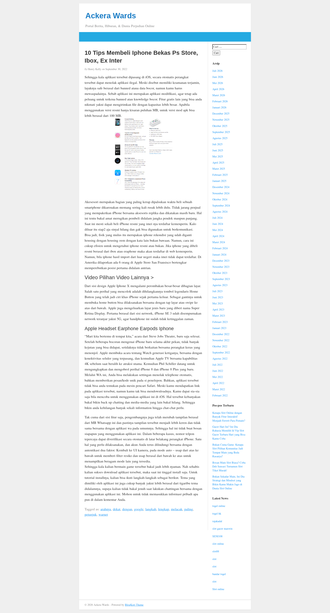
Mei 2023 (217, 303)
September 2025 (221, 132)
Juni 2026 (217, 77)
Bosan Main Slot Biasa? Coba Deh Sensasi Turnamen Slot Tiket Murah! (228, 466)
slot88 (215, 551)
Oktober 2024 (219, 199)
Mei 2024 (217, 230)
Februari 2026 (220, 101)
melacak (176, 509)
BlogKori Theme (134, 605)
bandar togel (219, 574)
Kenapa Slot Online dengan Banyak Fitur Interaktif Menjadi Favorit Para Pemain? (228, 416)
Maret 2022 (218, 389)
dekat (116, 509)
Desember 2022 (220, 334)
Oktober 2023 (219, 273)
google (138, 509)
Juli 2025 (217, 144)
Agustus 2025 (219, 138)
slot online (218, 543)
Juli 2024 (217, 217)
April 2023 (218, 309)
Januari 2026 (219, 107)
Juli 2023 (217, 291)
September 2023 (221, 279)
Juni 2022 (217, 371)
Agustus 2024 (219, 211)
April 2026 (218, 89)
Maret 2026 (218, 95)
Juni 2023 (217, 297)
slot (214, 559)
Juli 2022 (217, 364)
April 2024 (218, 236)
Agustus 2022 (219, 358)
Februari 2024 (220, 248)
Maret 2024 (218, 242)
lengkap (163, 509)
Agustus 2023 (219, 285)
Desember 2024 (220, 187)
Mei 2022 (217, 377)
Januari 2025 (219, 181)
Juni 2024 (217, 224)
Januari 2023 (219, 328)
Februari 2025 (220, 175)
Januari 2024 (219, 254)
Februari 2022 (220, 395)
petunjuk (91, 514)
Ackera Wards (110, 15)
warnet (103, 514)
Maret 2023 (218, 315)
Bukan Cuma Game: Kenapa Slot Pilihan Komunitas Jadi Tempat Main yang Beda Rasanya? (227, 450)
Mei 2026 (217, 83)
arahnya (105, 509)
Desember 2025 (220, 113)
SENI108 (217, 536)
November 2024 (220, 193)
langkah (150, 509)
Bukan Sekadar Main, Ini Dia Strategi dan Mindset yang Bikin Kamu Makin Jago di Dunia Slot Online (228, 482)
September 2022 (221, 352)
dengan (127, 509)
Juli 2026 (217, 71)
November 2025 (220, 119)
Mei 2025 (217, 156)
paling (188, 509)
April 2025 (218, 162)
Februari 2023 (220, 322)
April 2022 (218, 383)
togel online (218, 506)
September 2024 (221, 205)
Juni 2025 (217, 150)
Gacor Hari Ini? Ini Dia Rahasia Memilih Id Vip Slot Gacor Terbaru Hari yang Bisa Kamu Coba (228, 432)
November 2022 (220, 340)
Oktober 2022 (219, 346)
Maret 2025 (218, 168)
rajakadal (217, 521)
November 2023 (220, 267)
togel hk (216, 513)
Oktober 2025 (219, 126)
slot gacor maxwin (222, 528)
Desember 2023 (220, 260)
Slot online (218, 589)
